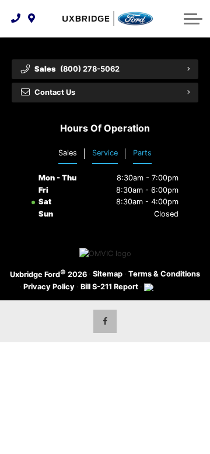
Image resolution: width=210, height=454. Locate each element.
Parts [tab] (142, 152)
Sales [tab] (67, 152)
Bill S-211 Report (109, 286)
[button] (193, 19)
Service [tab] (105, 152)
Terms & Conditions (164, 273)
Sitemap (108, 273)
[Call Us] (16, 19)
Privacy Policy (49, 286)
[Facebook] (105, 321)
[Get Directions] (31, 19)
